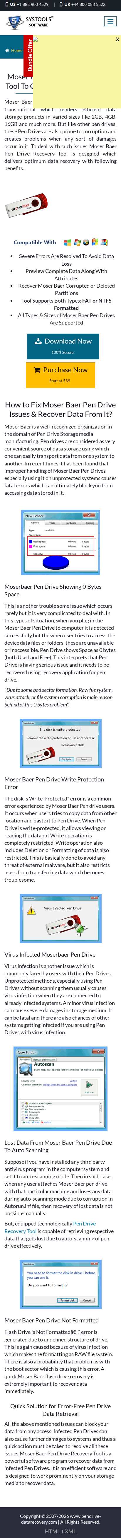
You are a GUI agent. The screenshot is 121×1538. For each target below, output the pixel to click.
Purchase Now (65, 374)
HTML (52, 1531)
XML (70, 1531)
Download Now (67, 345)
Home (16, 50)
